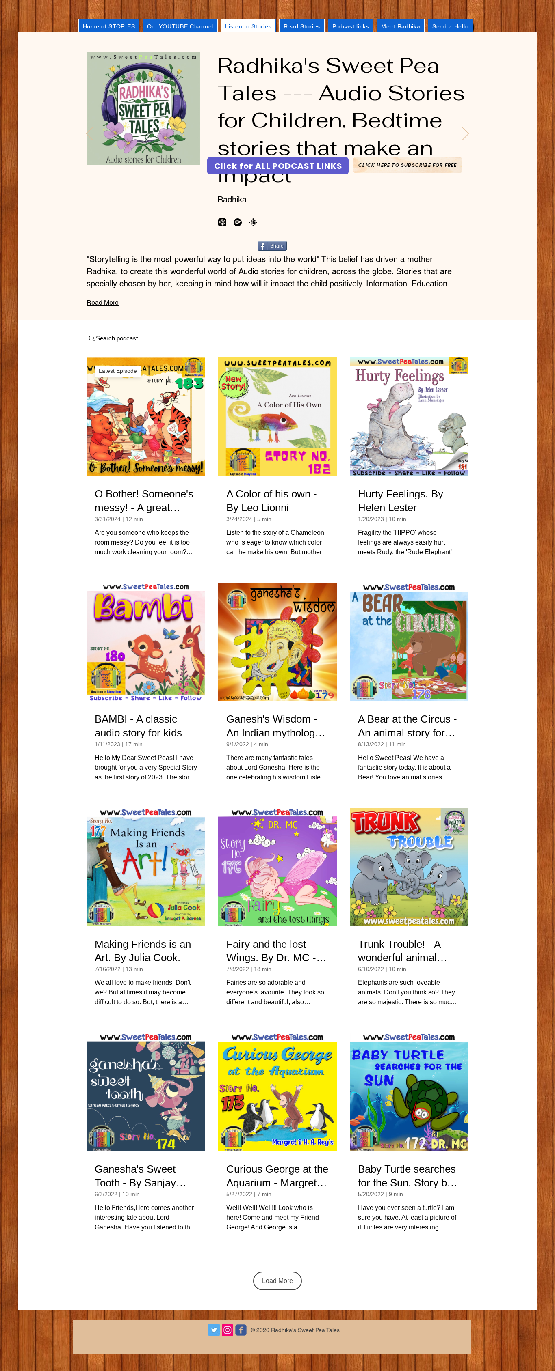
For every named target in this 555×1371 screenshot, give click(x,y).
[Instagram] (227, 1330)
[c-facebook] (241, 1330)
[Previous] (89, 134)
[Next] (465, 134)
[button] (407, 165)
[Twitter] (214, 1330)
